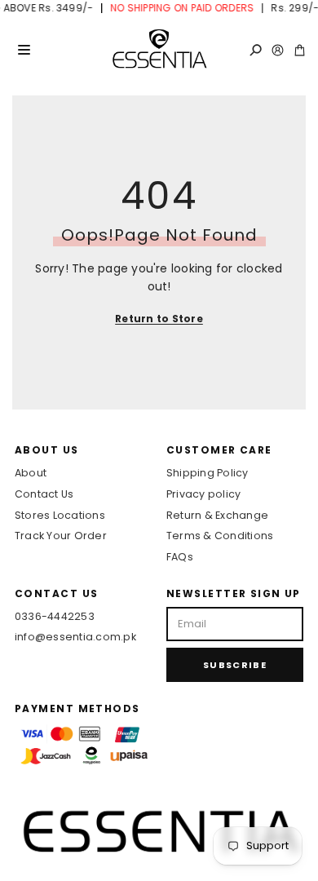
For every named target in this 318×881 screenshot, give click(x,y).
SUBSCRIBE (235, 664)
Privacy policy (203, 494)
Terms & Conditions (219, 535)
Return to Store (159, 318)
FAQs (179, 557)
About (30, 473)
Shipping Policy (207, 473)
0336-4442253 (55, 616)
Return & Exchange (217, 515)
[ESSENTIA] (159, 49)
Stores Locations (60, 515)
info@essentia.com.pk (75, 637)
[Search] (256, 50)
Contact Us (44, 494)
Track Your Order (61, 535)
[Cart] (300, 50)
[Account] (278, 50)
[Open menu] (23, 50)
